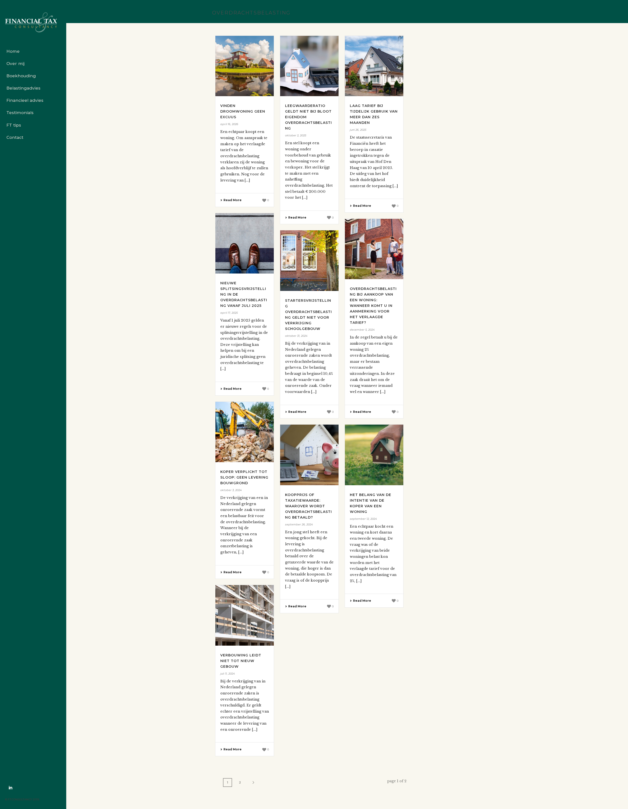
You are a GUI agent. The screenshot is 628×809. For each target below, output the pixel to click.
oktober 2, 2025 (295, 135)
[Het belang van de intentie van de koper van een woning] (374, 455)
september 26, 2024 (299, 524)
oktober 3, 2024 (231, 490)
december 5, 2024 (362, 329)
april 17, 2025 (229, 312)
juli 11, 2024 (227, 673)
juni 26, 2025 (358, 129)
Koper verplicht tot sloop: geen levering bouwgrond (244, 477)
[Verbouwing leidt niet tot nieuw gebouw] (244, 615)
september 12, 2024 (363, 519)
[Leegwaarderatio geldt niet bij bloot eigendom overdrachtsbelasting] (309, 66)
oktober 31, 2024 (296, 336)
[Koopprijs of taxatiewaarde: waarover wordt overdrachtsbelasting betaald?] (309, 455)
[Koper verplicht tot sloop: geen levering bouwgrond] (244, 432)
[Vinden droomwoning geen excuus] (244, 66)
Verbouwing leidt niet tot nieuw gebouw (240, 661)
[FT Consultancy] (33, 22)
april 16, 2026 (229, 124)
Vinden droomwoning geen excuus (242, 111)
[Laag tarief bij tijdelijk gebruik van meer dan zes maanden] (374, 66)
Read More (232, 200)
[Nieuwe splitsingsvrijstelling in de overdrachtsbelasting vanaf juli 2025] (244, 243)
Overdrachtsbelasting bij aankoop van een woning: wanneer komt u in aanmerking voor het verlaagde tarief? (373, 306)
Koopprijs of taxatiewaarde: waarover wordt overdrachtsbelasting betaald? (308, 506)
